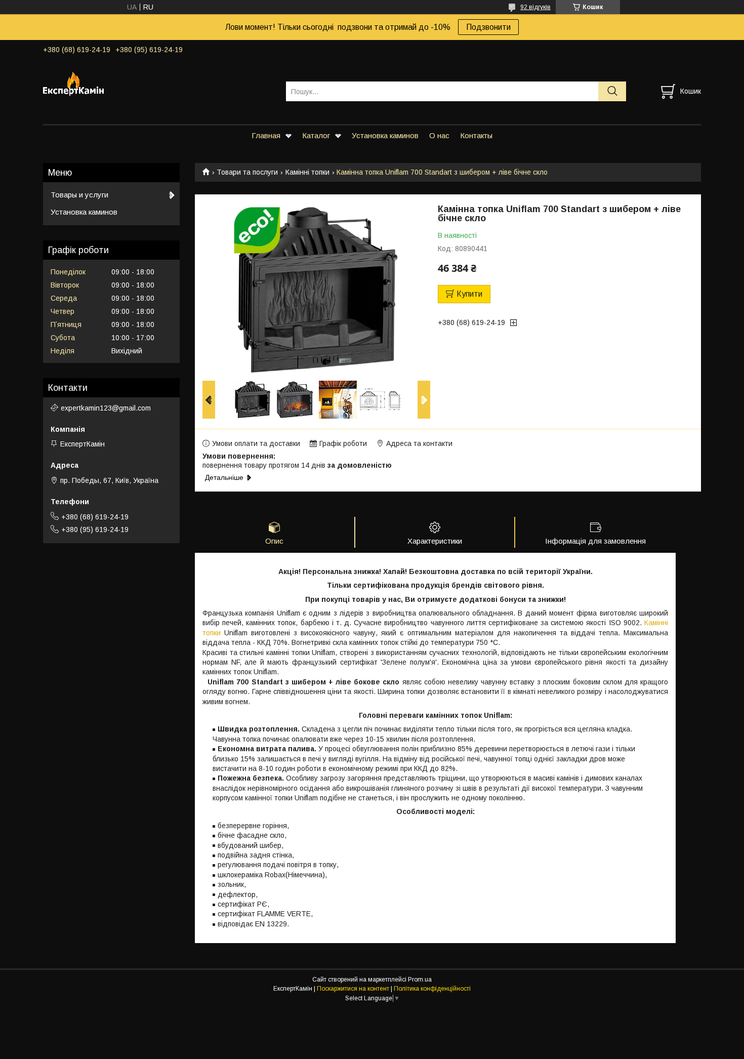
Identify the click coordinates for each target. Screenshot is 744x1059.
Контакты (476, 135)
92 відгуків (535, 7)
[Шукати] (612, 91)
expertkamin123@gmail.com (106, 408)
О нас (439, 135)
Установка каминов (385, 135)
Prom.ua (420, 979)
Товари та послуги (247, 172)
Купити (469, 294)
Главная (266, 135)
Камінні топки (307, 172)
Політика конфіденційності (432, 988)
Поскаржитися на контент (353, 988)
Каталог (316, 135)
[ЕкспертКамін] (158, 82)
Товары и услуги (79, 194)
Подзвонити (488, 27)
